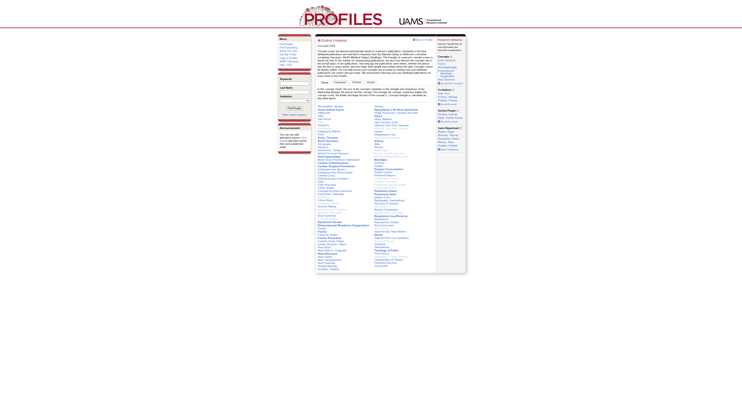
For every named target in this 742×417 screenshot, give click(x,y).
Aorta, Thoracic (328, 137)
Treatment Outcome (385, 262)
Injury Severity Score (386, 122)
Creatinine (323, 197)
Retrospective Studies (386, 222)
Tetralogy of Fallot (386, 250)
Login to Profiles (289, 58)
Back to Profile (424, 39)
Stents (378, 234)
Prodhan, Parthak (447, 100)
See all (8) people (448, 104)
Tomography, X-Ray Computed (391, 256)
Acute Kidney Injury (331, 109)
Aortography (324, 144)
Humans (379, 106)
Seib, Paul (443, 93)
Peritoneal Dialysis (384, 175)
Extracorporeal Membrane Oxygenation (343, 225)
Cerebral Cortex (326, 175)
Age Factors (324, 119)
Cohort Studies (326, 187)
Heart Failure (325, 256)
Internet (378, 131)
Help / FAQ (286, 65)
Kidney (379, 140)
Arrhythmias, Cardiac (329, 150)
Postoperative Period (386, 178)
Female (322, 228)
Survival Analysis (384, 241)
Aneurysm (323, 125)
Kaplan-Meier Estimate (387, 137)
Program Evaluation (385, 181)
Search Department (449, 149)
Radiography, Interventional (389, 200)
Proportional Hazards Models (390, 184)
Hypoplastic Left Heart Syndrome (396, 109)
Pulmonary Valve (385, 194)
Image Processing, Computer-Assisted (396, 112)
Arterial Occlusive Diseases (333, 153)
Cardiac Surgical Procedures (336, 166)
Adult (320, 115)
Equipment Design (330, 222)
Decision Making (327, 206)
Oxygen (378, 165)
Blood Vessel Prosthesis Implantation (339, 159)
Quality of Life (382, 197)
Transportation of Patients (388, 259)
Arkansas (323, 147)
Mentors (378, 147)
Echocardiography (328, 218)
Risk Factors (381, 228)
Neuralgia (380, 159)
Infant (378, 116)
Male (377, 144)
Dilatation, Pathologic (329, 212)
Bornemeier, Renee (448, 138)
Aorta (321, 134)
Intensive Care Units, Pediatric (391, 128)
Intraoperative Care (385, 134)
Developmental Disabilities (332, 209)
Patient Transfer (383, 172)
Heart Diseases (327, 253)
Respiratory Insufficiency (391, 216)
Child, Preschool (327, 184)
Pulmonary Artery (385, 190)
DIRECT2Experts (289, 61)
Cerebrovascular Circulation (333, 178)
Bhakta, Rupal (446, 131)
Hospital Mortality (327, 266)
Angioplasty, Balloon (329, 131)
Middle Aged (381, 150)
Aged (320, 122)
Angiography (325, 128)
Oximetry (379, 162)
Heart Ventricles (326, 263)
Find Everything (288, 47)
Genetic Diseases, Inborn (332, 244)
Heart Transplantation (330, 260)
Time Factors (381, 253)
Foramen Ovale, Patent (331, 241)
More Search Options (294, 114)
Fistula (322, 231)
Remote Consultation (386, 209)
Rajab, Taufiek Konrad (450, 117)
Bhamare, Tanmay (448, 135)
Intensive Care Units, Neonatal (391, 125)
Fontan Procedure (329, 238)
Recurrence (380, 206)
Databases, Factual (329, 203)
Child (320, 181)
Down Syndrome (327, 215)
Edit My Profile (288, 54)
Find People (286, 44)
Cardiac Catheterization (333, 162)
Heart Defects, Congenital (332, 250)
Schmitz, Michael (447, 97)
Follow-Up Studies (328, 234)
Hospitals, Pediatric (329, 269)
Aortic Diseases (328, 140)
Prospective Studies (385, 187)
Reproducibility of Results (388, 212)
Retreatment (381, 219)
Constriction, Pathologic (331, 194)
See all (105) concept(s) (451, 83)
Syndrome (380, 244)
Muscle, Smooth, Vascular (389, 153)
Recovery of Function (386, 203)
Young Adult (381, 265)
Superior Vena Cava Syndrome (391, 237)
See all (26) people (449, 121)
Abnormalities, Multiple (330, 106)
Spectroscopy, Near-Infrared (390, 231)
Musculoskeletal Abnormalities (391, 156)
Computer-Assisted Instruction (335, 191)
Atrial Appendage (329, 156)
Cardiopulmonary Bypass (332, 169)
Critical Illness (326, 200)
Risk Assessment (384, 225)
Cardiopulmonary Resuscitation (335, 172)
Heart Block (324, 247)
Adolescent (324, 112)
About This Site (288, 51)
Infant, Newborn (383, 119)
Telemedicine (381, 247)
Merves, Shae (446, 142)
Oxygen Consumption (388, 169)
